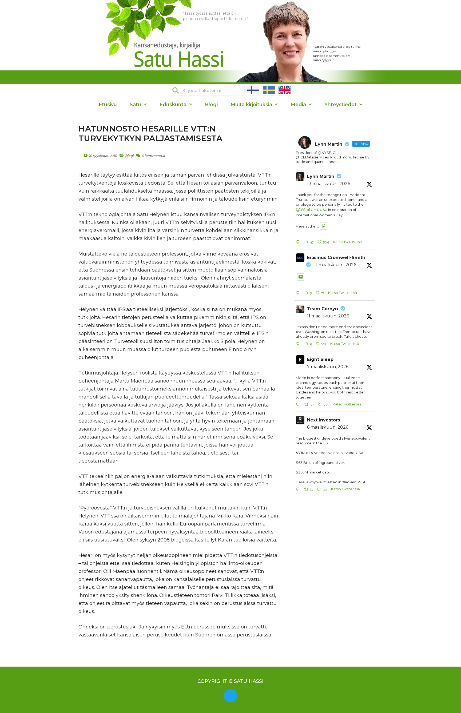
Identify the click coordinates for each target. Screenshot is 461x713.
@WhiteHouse (311, 209)
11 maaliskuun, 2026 (335, 264)
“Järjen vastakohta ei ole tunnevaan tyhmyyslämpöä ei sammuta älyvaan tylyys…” (336, 53)
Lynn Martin (320, 176)
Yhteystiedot (340, 104)
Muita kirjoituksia (251, 104)
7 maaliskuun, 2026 (327, 366)
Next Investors (323, 420)
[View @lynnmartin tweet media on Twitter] (323, 226)
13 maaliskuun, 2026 (328, 183)
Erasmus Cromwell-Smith (336, 257)
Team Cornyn (322, 308)
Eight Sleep (320, 359)
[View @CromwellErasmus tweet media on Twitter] (300, 277)
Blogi (211, 104)
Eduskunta (173, 104)
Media (298, 104)
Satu (135, 104)
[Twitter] (230, 695)
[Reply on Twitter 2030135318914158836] (299, 405)
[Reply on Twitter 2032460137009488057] (299, 242)
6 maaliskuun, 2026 (327, 427)
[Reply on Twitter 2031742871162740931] (299, 293)
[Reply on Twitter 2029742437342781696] (299, 490)
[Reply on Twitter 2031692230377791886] (299, 344)
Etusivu (108, 104)
